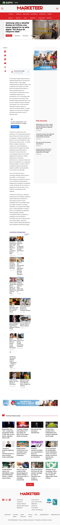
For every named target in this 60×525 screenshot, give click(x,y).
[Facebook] (5, 51)
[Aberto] (57, 8)
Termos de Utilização (37, 509)
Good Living (41, 18)
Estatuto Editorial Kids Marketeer (23, 507)
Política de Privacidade (34, 507)
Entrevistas (42, 14)
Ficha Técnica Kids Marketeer (36, 503)
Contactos (19, 501)
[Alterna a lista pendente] (14, 14)
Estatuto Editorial (21, 503)
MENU (16, 2)
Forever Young (30, 515)
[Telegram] (5, 71)
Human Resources (23, 515)
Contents (49, 18)
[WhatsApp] (5, 55)
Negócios (18, 14)
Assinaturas (20, 499)
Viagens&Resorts (44, 514)
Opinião (50, 14)
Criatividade (26, 14)
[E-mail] (5, 63)
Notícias (9, 35)
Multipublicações (55, 514)
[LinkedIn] (5, 59)
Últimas (11, 14)
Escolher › (15, 126)
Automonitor (8, 514)
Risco (36, 514)
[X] (5, 67)
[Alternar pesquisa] (2, 9)
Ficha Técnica (35, 499)
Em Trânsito (34, 14)
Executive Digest (15, 515)
